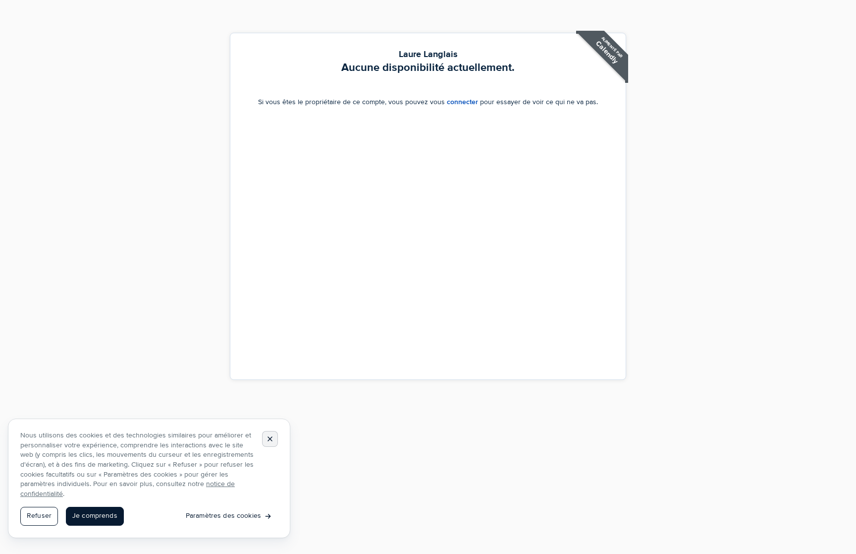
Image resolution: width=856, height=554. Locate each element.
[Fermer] (270, 439)
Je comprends (94, 515)
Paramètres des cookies (223, 515)
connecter (462, 102)
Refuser (39, 515)
